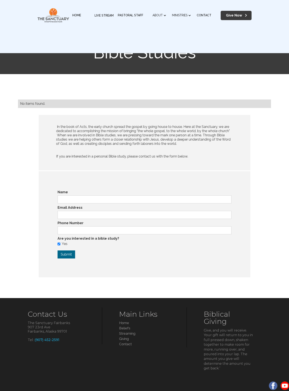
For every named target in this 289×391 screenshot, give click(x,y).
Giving (124, 339)
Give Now (234, 15)
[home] (53, 15)
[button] (162, 15)
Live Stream (104, 15)
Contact (204, 15)
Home (76, 15)
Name (63, 192)
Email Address (70, 208)
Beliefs (124, 328)
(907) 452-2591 (46, 340)
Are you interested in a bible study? (88, 238)
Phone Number (71, 223)
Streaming (127, 334)
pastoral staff (130, 15)
